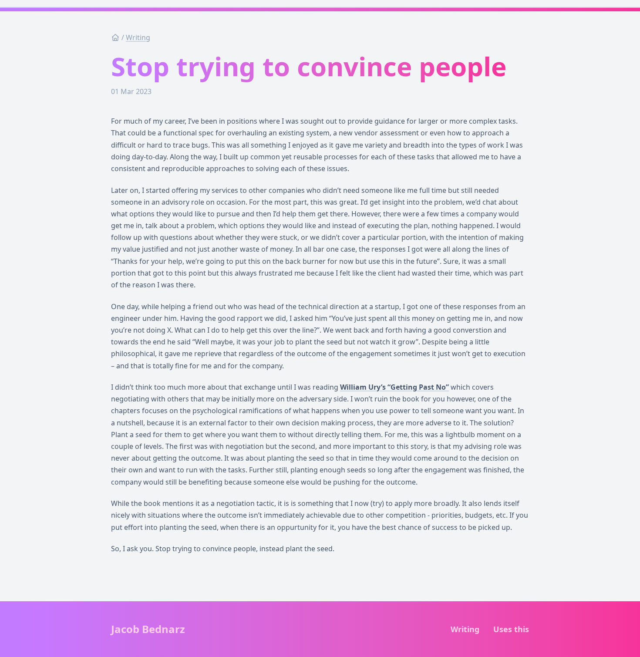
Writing (138, 37)
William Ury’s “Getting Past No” (394, 387)
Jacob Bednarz (148, 629)
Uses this (511, 629)
